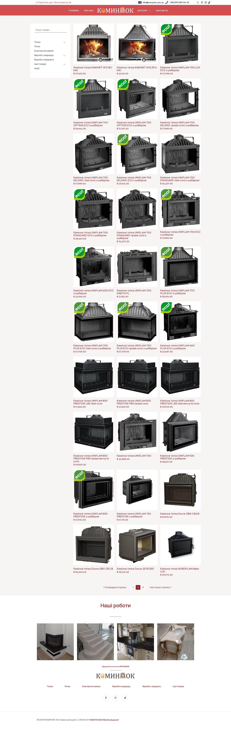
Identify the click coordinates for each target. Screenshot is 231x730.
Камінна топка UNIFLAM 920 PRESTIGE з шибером (177, 457)
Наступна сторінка (160, 587)
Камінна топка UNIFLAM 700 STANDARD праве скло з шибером (134, 235)
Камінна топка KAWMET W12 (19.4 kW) (137, 69)
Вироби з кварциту (152, 686)
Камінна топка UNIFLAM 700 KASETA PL (134, 292)
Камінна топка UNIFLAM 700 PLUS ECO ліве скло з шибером (92, 347)
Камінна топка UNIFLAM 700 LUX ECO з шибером (180, 69)
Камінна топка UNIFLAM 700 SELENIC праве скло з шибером (179, 124)
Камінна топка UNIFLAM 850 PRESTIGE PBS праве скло (134, 402)
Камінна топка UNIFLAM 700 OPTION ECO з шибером (134, 124)
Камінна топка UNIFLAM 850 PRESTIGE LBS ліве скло (90, 402)
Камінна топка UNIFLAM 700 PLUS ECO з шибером (177, 292)
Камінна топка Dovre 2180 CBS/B (179, 513)
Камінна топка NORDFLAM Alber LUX (179, 570)
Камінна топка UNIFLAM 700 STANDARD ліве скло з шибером (179, 179)
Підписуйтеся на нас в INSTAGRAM (115, 667)
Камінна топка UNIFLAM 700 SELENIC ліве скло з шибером (91, 179)
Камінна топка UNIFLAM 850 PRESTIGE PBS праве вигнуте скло (91, 458)
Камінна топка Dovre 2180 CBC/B (93, 568)
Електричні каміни (91, 686)
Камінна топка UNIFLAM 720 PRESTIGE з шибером (134, 515)
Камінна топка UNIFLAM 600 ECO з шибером (93, 292)
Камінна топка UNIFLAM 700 (134, 455)
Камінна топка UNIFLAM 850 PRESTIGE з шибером (90, 515)
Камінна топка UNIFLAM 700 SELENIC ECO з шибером (134, 179)
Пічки (67, 686)
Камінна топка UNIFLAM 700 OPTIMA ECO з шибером (90, 124)
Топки (50, 686)
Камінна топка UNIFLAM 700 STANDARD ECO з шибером (90, 234)
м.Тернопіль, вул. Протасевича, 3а (53, 2)
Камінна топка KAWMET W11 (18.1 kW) (92, 69)
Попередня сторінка (115, 587)
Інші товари (178, 686)
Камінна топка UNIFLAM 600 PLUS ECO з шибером (177, 347)
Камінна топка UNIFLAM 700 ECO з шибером (180, 233)
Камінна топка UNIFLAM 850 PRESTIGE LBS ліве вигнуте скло (179, 402)
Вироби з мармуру (121, 686)
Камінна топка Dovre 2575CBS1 (135, 568)
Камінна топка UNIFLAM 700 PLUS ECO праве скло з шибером (137, 347)
